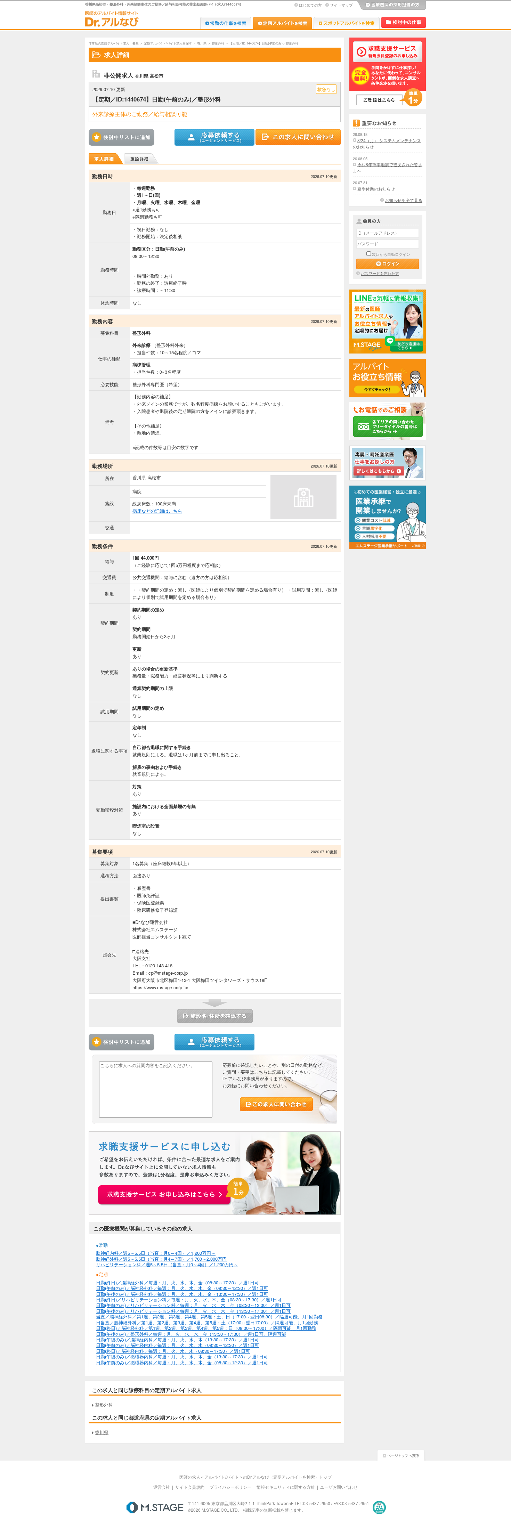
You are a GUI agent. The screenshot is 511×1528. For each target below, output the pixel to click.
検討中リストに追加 (123, 137)
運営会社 (161, 1487)
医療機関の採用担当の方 (391, 5)
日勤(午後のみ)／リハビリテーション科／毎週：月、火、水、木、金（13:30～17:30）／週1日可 (193, 1311)
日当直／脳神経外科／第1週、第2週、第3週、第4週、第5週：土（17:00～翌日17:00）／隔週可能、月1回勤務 (207, 1322)
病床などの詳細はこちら (157, 510)
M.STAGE (154, 1507)
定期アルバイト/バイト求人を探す (168, 43)
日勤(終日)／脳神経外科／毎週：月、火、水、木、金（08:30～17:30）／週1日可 (177, 1282)
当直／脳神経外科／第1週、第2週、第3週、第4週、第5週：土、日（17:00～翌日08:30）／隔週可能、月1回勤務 (209, 1316)
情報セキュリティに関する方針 (286, 1487)
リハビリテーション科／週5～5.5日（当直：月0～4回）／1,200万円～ (167, 1264)
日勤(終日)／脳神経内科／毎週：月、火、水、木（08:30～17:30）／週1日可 (173, 1351)
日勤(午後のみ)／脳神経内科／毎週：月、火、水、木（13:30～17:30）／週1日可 (177, 1339)
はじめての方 (310, 5)
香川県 (201, 43)
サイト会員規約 (189, 1487)
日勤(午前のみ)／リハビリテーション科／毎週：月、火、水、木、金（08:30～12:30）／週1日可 (193, 1305)
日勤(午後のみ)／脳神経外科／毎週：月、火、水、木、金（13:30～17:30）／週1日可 (182, 1294)
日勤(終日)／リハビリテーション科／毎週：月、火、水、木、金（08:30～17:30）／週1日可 (189, 1299)
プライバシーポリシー (230, 1487)
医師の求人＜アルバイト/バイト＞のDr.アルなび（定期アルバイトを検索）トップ (255, 1477)
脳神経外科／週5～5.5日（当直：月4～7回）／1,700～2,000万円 (161, 1258)
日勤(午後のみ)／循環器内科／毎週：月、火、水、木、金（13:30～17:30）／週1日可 (182, 1356)
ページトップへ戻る (401, 1454)
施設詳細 (142, 158)
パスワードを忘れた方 (380, 273)
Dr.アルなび (282, 23)
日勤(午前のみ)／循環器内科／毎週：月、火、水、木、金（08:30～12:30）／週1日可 (182, 1362)
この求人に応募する (215, 137)
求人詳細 (106, 158)
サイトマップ (341, 5)
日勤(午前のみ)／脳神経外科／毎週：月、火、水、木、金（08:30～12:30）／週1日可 (182, 1288)
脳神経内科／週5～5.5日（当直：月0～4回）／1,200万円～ (156, 1253)
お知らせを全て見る (403, 200)
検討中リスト (403, 22)
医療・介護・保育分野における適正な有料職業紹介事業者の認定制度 (379, 1507)
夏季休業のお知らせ (376, 189)
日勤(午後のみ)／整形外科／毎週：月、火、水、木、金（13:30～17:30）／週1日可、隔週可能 (191, 1334)
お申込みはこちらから (174, 1191)
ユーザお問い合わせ (339, 1487)
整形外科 (218, 43)
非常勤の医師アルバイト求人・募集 (114, 43)
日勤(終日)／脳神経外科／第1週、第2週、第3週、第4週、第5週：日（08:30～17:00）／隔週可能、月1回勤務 (206, 1328)
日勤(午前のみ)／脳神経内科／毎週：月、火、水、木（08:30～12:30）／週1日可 (177, 1345)
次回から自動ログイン (391, 254)
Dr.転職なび (225, 23)
